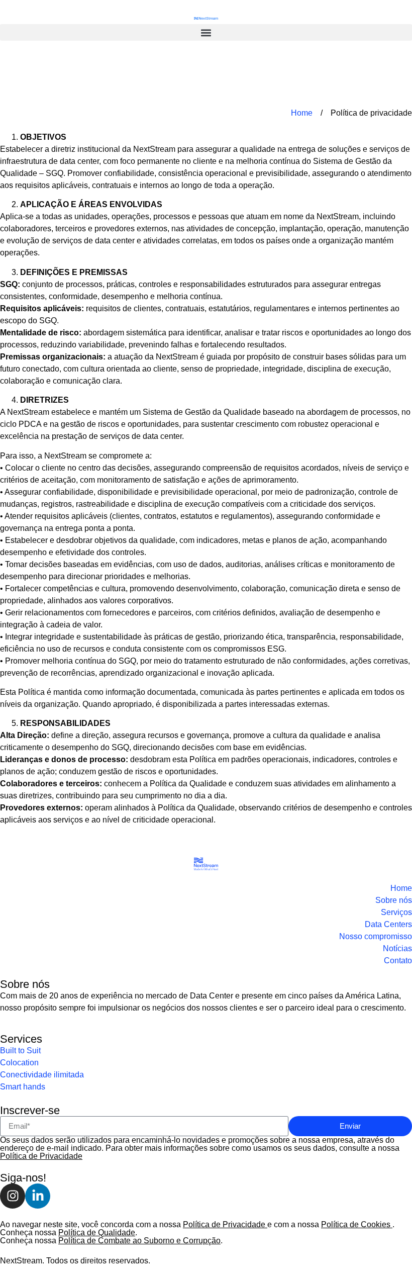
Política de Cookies (356, 1224)
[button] (206, 32)
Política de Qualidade (96, 1232)
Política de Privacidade (41, 1156)
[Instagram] (12, 1196)
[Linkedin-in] (37, 1196)
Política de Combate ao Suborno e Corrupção (139, 1240)
